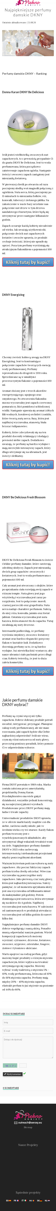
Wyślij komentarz (14, 1074)
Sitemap (28, 1127)
